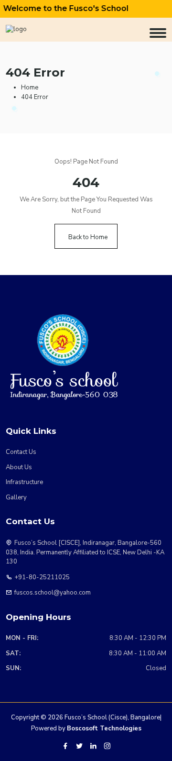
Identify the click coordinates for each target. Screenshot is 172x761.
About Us (19, 467)
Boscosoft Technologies (104, 728)
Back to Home (88, 237)
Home (29, 87)
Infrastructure (24, 482)
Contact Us (21, 452)
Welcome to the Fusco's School (62, 8)
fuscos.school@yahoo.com (52, 592)
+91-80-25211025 (42, 577)
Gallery (16, 497)
